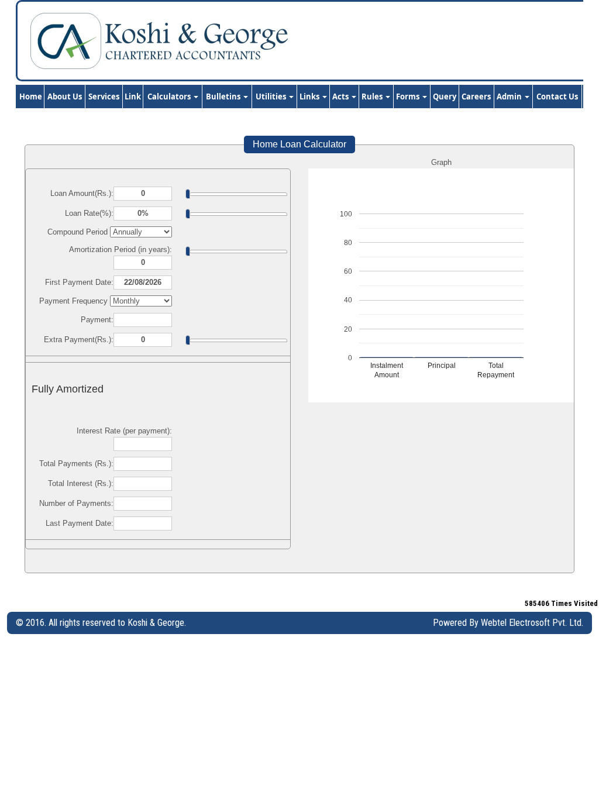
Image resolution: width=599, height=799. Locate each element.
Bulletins (224, 96)
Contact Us (557, 96)
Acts (341, 96)
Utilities (272, 96)
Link (133, 96)
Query (444, 96)
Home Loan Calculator (299, 144)
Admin (510, 96)
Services (103, 96)
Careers (476, 96)
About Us (64, 96)
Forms (408, 96)
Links (310, 96)
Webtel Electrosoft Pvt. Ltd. (532, 622)
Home (30, 96)
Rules (373, 96)
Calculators (169, 96)
